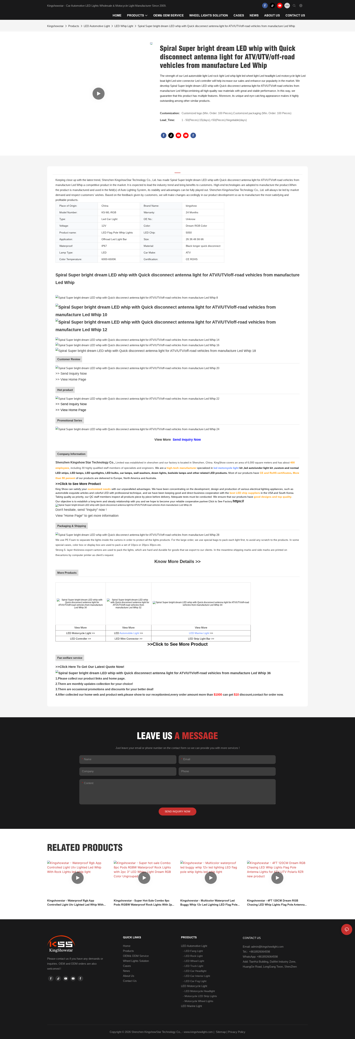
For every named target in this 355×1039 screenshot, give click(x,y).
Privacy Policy (236, 1031)
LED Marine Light (199, 633)
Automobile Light (129, 633)
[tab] (177, 170)
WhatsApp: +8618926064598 (260, 956)
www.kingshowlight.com (198, 1031)
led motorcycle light (226, 467)
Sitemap (220, 1031)
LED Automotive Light (97, 26)
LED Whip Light (123, 26)
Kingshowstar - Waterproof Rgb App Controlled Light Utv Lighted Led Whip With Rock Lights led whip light (75, 903)
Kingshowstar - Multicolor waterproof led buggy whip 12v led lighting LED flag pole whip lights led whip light (208, 903)
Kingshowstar (55, 26)
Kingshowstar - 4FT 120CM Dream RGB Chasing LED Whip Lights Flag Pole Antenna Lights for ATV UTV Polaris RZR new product (276, 903)
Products (73, 26)
